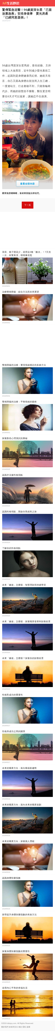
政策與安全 (13, 1027)
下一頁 (27, 205)
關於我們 (4, 1027)
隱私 (24, 1027)
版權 (28, 1027)
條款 (20, 1027)
